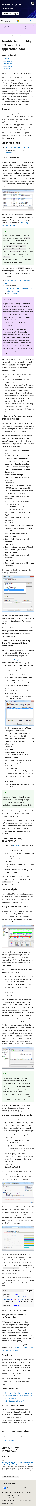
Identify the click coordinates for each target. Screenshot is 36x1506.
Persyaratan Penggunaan (10, 1500)
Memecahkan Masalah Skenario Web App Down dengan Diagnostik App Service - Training (17, 1463)
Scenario (6, 59)
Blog (28, 1492)
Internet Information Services (16, 36)
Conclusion (6, 69)
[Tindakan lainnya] (32, 35)
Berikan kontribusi (7, 1495)
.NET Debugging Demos (14, 1401)
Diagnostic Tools (8, 61)
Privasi (18, 1495)
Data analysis (7, 66)
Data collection (8, 64)
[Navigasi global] (2, 21)
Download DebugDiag (10, 660)
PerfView (8, 153)
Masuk (32, 21)
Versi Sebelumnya (19, 1492)
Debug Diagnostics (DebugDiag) (17, 147)
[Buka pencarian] (27, 21)
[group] (18, 1299)
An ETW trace (12, 294)
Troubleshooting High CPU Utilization (18, 1393)
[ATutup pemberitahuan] (32, 3)
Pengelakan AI (6, 1492)
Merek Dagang (25, 1500)
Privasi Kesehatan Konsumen (11, 1498)
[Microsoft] (18, 21)
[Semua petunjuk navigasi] (3, 35)
